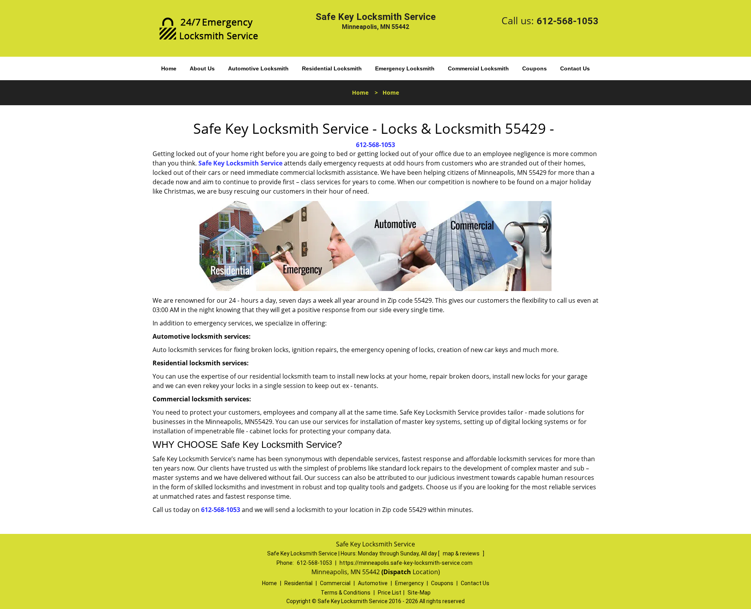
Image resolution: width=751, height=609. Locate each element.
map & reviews (462, 553)
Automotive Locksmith (258, 68)
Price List (389, 592)
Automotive (373, 583)
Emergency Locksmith (405, 68)
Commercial (335, 583)
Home (168, 68)
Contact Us (575, 68)
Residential (298, 583)
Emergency (409, 583)
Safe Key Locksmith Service (240, 163)
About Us (202, 68)
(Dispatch (397, 572)
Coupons (534, 68)
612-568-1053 (567, 21)
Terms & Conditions (345, 592)
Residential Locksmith (332, 68)
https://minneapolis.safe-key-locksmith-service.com (406, 563)
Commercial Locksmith (478, 68)
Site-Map (419, 592)
